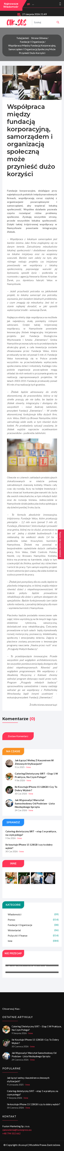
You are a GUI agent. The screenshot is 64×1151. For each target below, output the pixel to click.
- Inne (28, 767)
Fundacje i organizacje (32, 41)
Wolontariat (33, 930)
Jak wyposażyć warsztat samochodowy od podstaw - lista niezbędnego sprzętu (35, 803)
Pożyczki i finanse (33, 935)
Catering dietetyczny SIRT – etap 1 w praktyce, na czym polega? (36, 775)
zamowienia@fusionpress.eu (17, 1129)
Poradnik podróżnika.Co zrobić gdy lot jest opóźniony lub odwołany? (32, 965)
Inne (33, 940)
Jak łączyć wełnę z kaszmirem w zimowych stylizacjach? (34, 762)
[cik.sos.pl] (58, 22)
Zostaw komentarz (18, 736)
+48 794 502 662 (11, 1133)
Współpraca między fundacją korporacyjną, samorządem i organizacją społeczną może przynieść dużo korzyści (32, 49)
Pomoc (33, 919)
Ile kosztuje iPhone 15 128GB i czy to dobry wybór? (36, 788)
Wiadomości (33, 914)
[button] (60, 4)
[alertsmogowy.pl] (32, 982)
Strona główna (39, 37)
